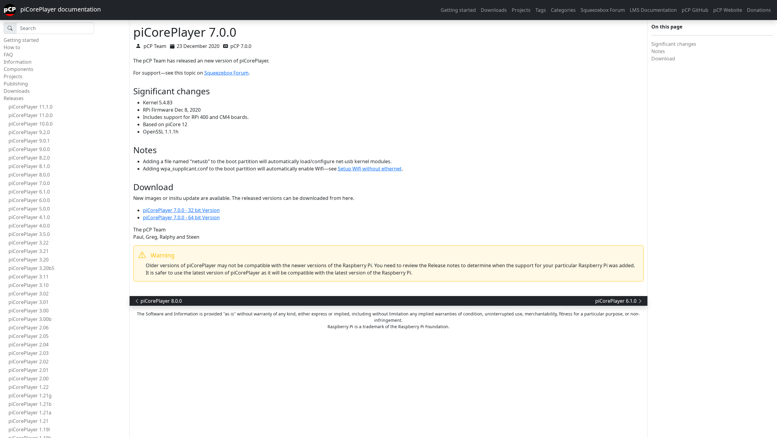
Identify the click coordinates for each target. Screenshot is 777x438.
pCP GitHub (695, 10)
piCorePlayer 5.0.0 (29, 208)
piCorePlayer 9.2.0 (29, 132)
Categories (563, 10)
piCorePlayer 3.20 (28, 259)
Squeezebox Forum (603, 10)
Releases (14, 98)
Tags (540, 10)
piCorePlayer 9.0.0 (29, 149)
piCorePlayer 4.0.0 (29, 225)
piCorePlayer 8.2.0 (29, 157)
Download (663, 58)
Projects (521, 10)
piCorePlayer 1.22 (28, 387)
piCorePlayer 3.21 (28, 251)
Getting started (458, 10)
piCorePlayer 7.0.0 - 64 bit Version (181, 217)
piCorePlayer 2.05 (28, 336)
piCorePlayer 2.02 (28, 361)
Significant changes (673, 44)
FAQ (8, 54)
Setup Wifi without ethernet (370, 168)
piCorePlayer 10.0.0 (30, 123)
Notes (658, 51)
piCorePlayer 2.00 (28, 378)
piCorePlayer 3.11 (28, 276)
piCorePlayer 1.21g (30, 395)
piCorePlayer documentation (58, 9)
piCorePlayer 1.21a (29, 412)
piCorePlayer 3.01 (28, 302)
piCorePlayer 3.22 (28, 242)
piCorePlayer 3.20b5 (31, 268)
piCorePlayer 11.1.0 (30, 106)
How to (12, 47)
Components (18, 69)
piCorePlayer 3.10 (28, 285)
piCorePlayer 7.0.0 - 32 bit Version (181, 210)
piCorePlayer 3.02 (28, 293)
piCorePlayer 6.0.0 (29, 200)
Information (18, 62)
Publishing (16, 83)
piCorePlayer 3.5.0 (29, 234)
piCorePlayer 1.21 (28, 421)
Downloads (494, 10)
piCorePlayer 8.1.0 (29, 166)
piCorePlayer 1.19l (29, 429)
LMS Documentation (653, 10)
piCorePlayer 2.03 (28, 353)
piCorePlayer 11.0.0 (30, 115)
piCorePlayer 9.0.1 (29, 140)
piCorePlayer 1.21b (30, 404)
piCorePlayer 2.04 (28, 344)
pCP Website (727, 10)
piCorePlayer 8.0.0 (29, 174)
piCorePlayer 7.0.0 (29, 183)
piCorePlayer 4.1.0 (29, 217)
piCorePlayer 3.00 (28, 310)
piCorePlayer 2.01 (28, 370)
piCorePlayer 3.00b (30, 319)
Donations (759, 10)
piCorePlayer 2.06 (28, 327)
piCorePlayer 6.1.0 (29, 191)
